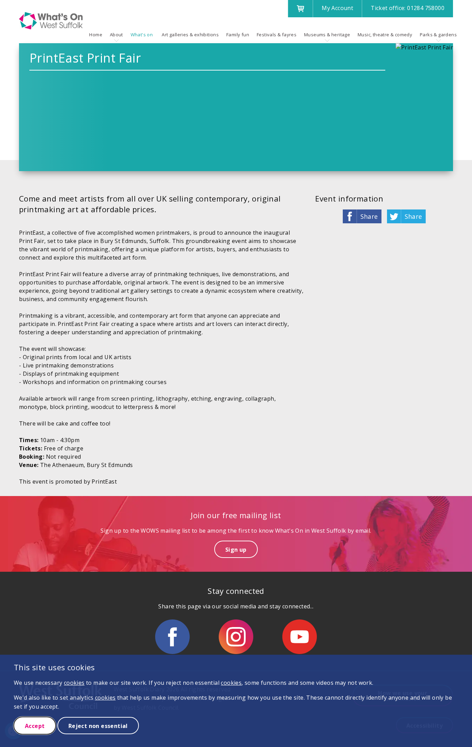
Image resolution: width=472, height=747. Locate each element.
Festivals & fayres (276, 34)
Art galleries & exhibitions (190, 34)
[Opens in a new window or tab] (172, 636)
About (116, 34)
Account (337, 8)
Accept (35, 726)
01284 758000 (407, 8)
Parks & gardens (438, 34)
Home (95, 34)
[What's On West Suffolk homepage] (51, 20)
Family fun (237, 34)
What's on (142, 34)
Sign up (236, 549)
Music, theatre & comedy (385, 34)
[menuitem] (96, 34)
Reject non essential (98, 726)
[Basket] (300, 8)
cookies (74, 683)
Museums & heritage (327, 34)
